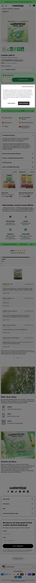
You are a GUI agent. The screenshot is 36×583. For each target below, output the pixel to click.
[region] (18, 96)
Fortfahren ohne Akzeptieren (28, 86)
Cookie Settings (11, 103)
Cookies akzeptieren (24, 103)
